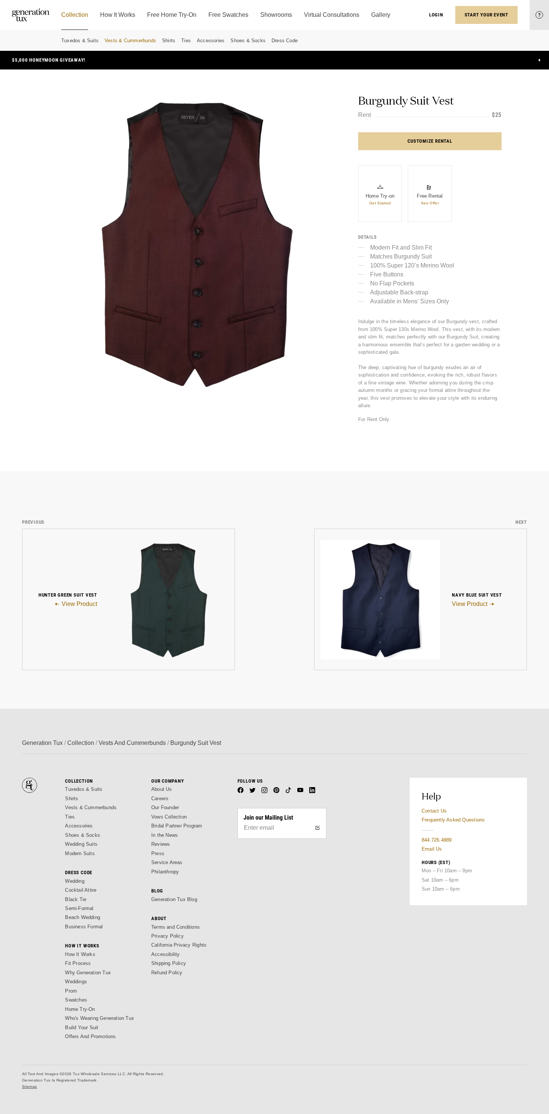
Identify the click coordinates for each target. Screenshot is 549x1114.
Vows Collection (169, 817)
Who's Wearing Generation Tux (99, 1018)
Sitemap (29, 1086)
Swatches (76, 1000)
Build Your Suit (81, 1027)
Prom (71, 991)
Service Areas (167, 862)
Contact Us (434, 811)
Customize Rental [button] (429, 141)
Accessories (210, 40)
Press (157, 853)
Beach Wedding (82, 917)
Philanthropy (165, 872)
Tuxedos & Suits (80, 40)
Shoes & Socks (248, 40)
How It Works (80, 954)
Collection (80, 743)
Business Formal (84, 926)
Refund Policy (167, 972)
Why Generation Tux (88, 972)
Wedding (74, 881)
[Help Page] (539, 15)
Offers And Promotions (90, 1036)
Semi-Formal (79, 908)
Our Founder (165, 807)
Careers (159, 798)
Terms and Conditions (175, 927)
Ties (186, 40)
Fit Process (78, 963)
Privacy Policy (167, 936)
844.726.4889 (437, 840)
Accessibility (165, 954)
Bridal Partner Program (176, 826)
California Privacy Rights (179, 945)
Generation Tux (42, 743)
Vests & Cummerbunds (130, 40)
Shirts (168, 40)
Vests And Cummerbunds (132, 743)
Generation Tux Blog (174, 899)
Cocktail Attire (80, 890)
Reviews (160, 844)
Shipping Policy (168, 963)
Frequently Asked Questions (453, 820)
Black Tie (75, 899)
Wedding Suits (81, 844)
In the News (164, 835)
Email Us (432, 849)
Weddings (76, 981)
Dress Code (285, 40)
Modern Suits (79, 853)
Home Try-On (80, 1009)
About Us (161, 789)
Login (436, 15)
